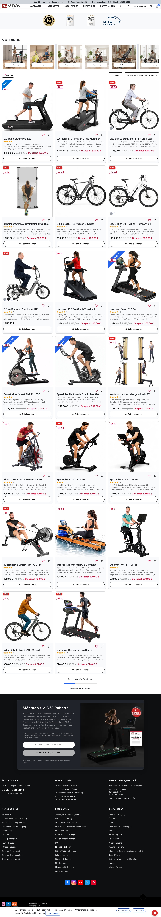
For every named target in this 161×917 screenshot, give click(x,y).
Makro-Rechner (61, 871)
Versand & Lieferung (63, 818)
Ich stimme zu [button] (138, 910)
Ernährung (6, 835)
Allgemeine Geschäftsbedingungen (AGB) (126, 851)
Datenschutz (114, 839)
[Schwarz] (8, 299)
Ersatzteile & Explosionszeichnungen (70, 827)
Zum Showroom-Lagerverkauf (121, 798)
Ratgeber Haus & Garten (12, 859)
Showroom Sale (61, 831)
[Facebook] (67, 882)
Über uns (112, 818)
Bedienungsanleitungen (65, 839)
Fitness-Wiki (7, 814)
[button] (128, 6)
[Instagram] (73, 882)
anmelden (141, 6)
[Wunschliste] (150, 6)
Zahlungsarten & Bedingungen (67, 814)
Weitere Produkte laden (80, 688)
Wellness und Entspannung (13, 822)
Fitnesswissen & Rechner (65, 851)
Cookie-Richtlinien (53, 913)
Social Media (114, 855)
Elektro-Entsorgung (117, 814)
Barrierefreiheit (115, 835)
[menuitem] (120, 6)
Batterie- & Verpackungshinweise (123, 859)
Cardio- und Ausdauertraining (14, 818)
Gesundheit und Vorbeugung (14, 827)
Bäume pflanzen (115, 867)
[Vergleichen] (49, 135)
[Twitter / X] (87, 882)
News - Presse (8, 843)
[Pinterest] (93, 882)
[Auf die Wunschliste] (43, 135)
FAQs (57, 843)
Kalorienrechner (62, 855)
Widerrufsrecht (115, 843)
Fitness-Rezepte (9, 847)
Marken (112, 822)
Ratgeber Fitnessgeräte (11, 851)
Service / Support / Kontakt (66, 822)
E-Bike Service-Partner (65, 835)
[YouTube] (80, 882)
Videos (111, 863)
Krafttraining (7, 831)
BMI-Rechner (60, 863)
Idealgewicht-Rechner (64, 867)
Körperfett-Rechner (63, 859)
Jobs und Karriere (116, 847)
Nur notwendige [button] (124, 910)
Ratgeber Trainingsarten (12, 855)
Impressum (113, 831)
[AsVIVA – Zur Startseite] (11, 6)
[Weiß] (114, 128)
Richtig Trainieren (9, 839)
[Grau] (111, 128)
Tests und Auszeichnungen (120, 827)
